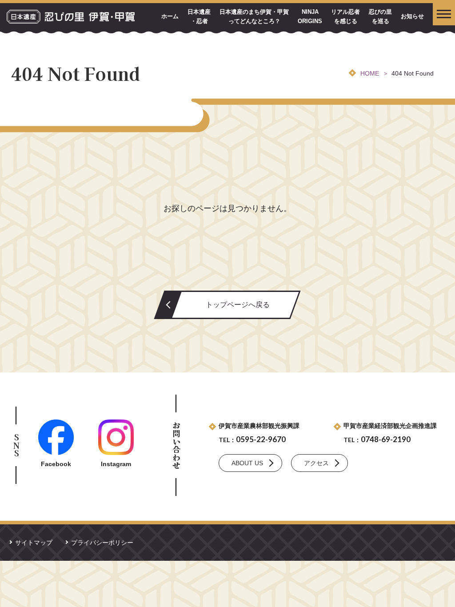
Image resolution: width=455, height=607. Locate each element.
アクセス (316, 463)
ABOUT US (247, 463)
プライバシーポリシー (102, 542)
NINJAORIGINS (310, 16)
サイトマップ (33, 542)
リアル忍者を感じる (345, 16)
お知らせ (412, 16)
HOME (369, 73)
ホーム (170, 16)
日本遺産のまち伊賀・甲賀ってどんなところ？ (254, 16)
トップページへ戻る (238, 304)
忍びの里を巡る (380, 16)
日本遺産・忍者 (199, 16)
